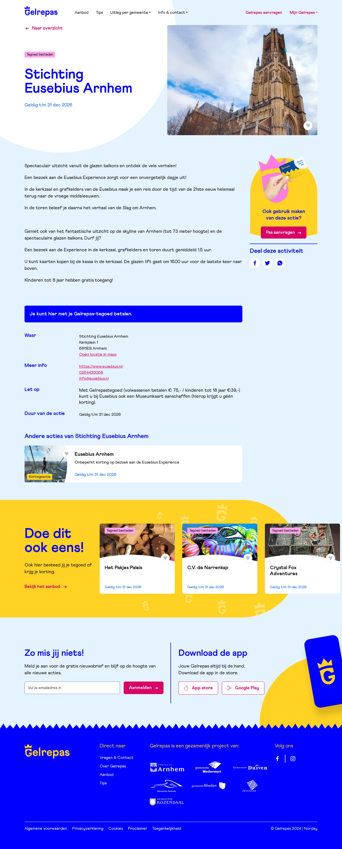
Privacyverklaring (87, 828)
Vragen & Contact (116, 758)
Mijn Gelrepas (302, 13)
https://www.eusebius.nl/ (101, 366)
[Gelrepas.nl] (41, 11)
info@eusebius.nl (94, 378)
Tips (99, 13)
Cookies (115, 828)
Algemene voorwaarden (46, 828)
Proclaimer (137, 828)
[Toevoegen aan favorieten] (66, 453)
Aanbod (81, 13)
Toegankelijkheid (166, 828)
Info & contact (171, 13)
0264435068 (91, 372)
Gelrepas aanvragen (264, 13)
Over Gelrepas (113, 766)
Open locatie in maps (97, 354)
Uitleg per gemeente (129, 13)
